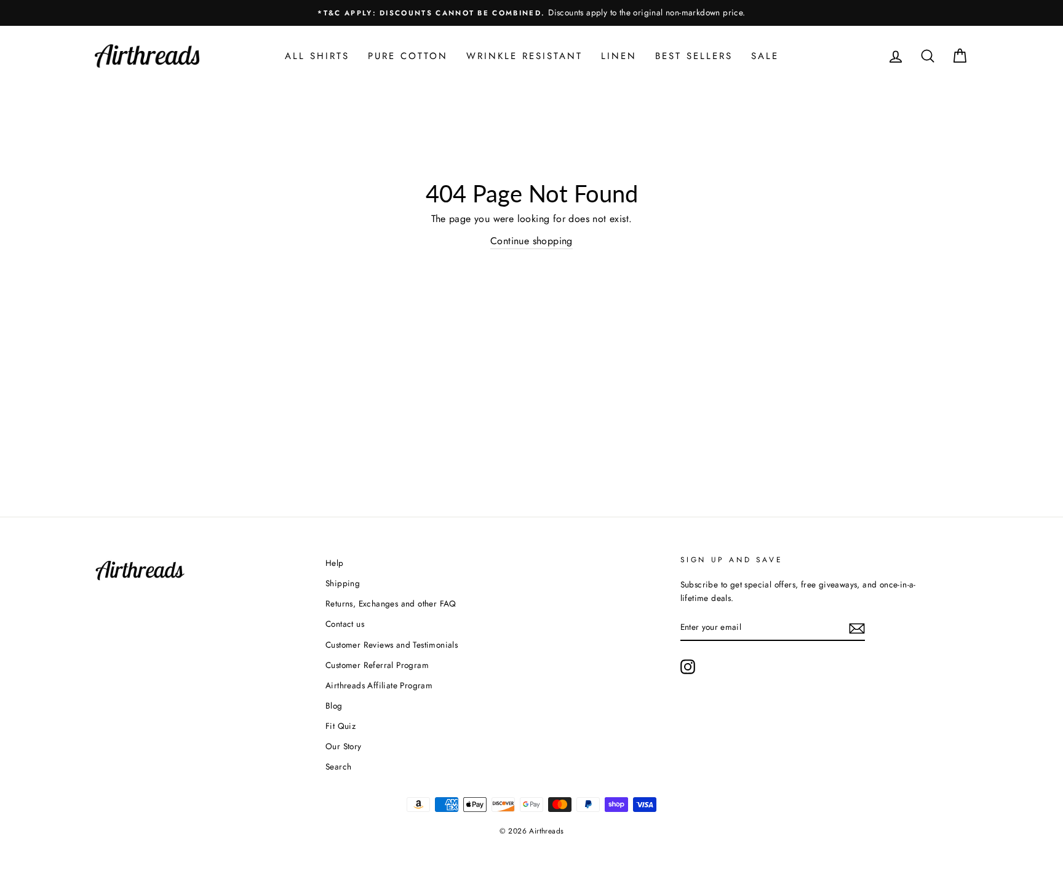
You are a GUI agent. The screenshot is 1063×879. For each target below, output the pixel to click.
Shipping (342, 583)
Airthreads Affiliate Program (378, 685)
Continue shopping (531, 241)
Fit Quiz (340, 726)
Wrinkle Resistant (524, 56)
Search (338, 766)
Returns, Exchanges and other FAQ (390, 603)
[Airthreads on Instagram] (687, 666)
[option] (531, 13)
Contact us (344, 624)
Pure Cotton (408, 56)
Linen (619, 56)
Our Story (343, 746)
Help (334, 563)
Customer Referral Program (377, 665)
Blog (334, 705)
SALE (765, 56)
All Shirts (317, 56)
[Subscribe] (857, 627)
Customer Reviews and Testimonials (391, 644)
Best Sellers (694, 56)
